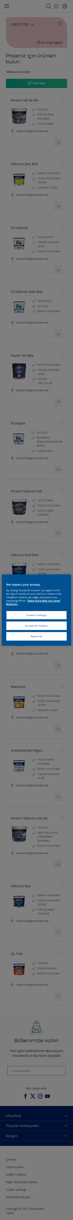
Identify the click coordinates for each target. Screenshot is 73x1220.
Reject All (36, 636)
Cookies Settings (36, 615)
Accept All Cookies (36, 625)
